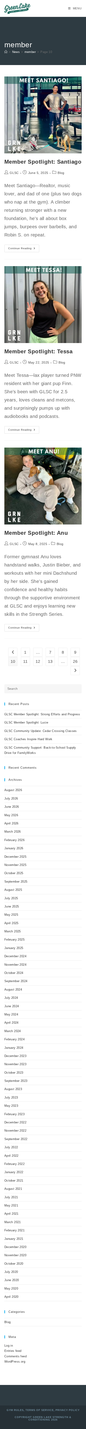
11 (25, 661)
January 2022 (13, 1172)
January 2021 (13, 1238)
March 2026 (12, 831)
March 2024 (12, 1031)
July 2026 (11, 798)
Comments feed (15, 1356)
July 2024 (11, 997)
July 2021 (11, 1197)
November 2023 (15, 1064)
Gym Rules (15, 1410)
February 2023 (14, 1114)
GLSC (14, 173)
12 (38, 661)
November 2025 (15, 865)
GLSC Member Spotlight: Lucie (26, 722)
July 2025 (11, 898)
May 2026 (11, 815)
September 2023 (16, 1081)
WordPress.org (14, 1361)
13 (50, 661)
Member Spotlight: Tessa (38, 351)
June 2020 (11, 1280)
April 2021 (11, 1213)
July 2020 (11, 1272)
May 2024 (11, 1014)
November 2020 (15, 1255)
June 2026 (11, 806)
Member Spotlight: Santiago (43, 162)
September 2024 (16, 981)
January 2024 (13, 1047)
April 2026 (11, 823)
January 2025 (13, 948)
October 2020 (13, 1263)
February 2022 (14, 1164)
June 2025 (11, 906)
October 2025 (13, 873)
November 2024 (15, 964)
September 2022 (16, 1139)
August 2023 (13, 1089)
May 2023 (11, 1105)
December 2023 (15, 1056)
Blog (61, 173)
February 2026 (14, 840)
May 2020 (11, 1288)
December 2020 (15, 1247)
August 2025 (13, 889)
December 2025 (15, 856)
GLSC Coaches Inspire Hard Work (28, 739)
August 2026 (13, 790)
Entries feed (13, 1351)
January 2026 (13, 848)
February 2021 (14, 1230)
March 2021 (12, 1222)
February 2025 (14, 939)
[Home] (5, 52)
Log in (8, 1345)
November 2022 (15, 1130)
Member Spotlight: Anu (36, 533)
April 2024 (11, 1022)
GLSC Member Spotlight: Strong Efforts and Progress (42, 714)
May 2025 (11, 914)
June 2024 (11, 1006)
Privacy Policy (67, 1410)
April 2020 (11, 1296)
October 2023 (13, 1072)
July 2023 (11, 1097)
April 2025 (11, 923)
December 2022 (15, 1122)
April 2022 (11, 1155)
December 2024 (15, 956)
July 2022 (11, 1147)
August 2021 (13, 1188)
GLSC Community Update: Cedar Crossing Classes (40, 731)
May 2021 (11, 1205)
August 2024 (13, 989)
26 (75, 661)
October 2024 (13, 973)
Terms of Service (39, 1410)
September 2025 (16, 881)
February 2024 (14, 1039)
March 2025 (12, 931)
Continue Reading (23, 249)
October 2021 (13, 1180)
